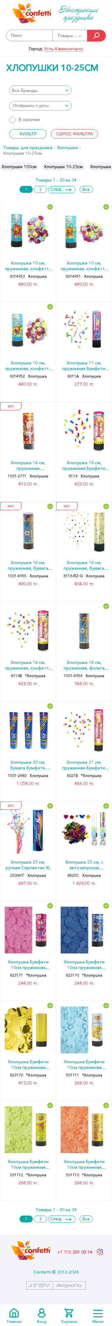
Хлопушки (67, 147)
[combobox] (40, 90)
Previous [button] (5, 166)
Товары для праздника (27, 147)
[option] (19, 166)
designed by (69, 1285)
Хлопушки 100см (19, 166)
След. (56, 189)
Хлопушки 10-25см (63, 166)
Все (86, 189)
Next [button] (107, 166)
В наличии (29, 119)
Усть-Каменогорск (63, 48)
